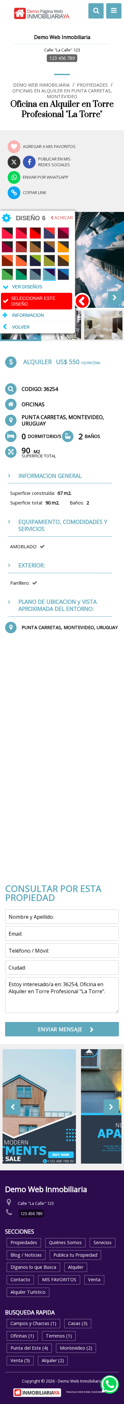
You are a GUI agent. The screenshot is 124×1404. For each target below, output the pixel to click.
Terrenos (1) (59, 1336)
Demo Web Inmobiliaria (41, 85)
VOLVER (21, 326)
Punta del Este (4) (29, 1348)
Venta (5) (20, 1360)
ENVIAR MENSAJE (60, 1029)
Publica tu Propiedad (75, 1255)
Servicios (102, 1242)
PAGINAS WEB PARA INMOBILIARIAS (88, 1391)
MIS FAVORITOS (59, 1279)
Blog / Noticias (26, 1255)
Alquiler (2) (53, 1360)
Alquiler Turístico (27, 1292)
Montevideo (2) (76, 1348)
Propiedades (92, 85)
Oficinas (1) (22, 1336)
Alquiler (75, 1267)
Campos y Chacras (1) (33, 1323)
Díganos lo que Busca (33, 1267)
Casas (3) (77, 1323)
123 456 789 (62, 58)
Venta (94, 1279)
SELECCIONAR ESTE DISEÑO (33, 301)
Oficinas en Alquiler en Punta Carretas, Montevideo (62, 93)
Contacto (20, 1279)
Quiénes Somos (65, 1242)
